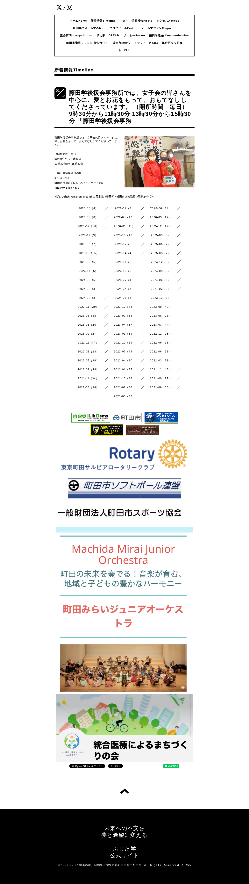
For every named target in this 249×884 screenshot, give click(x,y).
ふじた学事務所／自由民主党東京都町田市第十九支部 (105, 864)
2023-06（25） (160, 315)
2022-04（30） (124, 360)
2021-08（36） (88, 387)
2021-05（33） (124, 396)
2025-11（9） (88, 235)
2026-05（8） (88, 217)
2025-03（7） (161, 253)
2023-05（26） (88, 324)
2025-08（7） (88, 244)
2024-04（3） (124, 288)
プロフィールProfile (124, 28)
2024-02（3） (88, 297)
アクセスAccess (167, 20)
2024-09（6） (161, 270)
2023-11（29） (88, 306)
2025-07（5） (124, 244)
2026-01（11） (124, 226)
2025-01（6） (124, 262)
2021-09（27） (160, 378)
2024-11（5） (88, 270)
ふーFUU (124, 50)
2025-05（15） (88, 253)
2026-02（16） (88, 226)
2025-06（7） (161, 244)
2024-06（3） (161, 279)
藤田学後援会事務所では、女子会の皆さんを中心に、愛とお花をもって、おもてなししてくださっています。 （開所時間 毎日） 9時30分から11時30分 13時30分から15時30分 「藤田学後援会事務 (130, 107)
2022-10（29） (124, 342)
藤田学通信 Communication (169, 35)
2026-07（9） (124, 208)
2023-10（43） (124, 306)
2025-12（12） (160, 226)
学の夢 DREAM (108, 35)
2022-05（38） (88, 360)
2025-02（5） (88, 262)
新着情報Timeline (103, 20)
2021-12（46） (160, 369)
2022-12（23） (160, 333)
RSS (188, 864)
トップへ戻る (124, 791)
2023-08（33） (88, 315)
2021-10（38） (124, 378)
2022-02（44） (88, 369)
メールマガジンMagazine (158, 28)
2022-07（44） (124, 351)
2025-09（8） (161, 235)
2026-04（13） (124, 217)
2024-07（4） (124, 279)
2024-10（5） (124, 270)
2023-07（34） (124, 315)
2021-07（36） (124, 387)
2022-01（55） (124, 369)
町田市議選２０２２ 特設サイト (87, 42)
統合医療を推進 (172, 42)
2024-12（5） (161, 262)
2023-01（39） (124, 333)
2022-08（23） (88, 351)
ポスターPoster (134, 35)
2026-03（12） (160, 217)
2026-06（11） (160, 208)
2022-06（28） (160, 351)
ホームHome (78, 20)
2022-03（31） (160, 360)
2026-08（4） (88, 208)
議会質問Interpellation (76, 35)
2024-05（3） (88, 288)
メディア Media (146, 42)
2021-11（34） (88, 378)
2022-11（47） (88, 342)
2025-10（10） (124, 235)
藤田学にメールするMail (89, 28)
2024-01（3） (124, 297)
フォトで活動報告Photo (136, 20)
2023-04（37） (124, 324)
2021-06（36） (160, 387)
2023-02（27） (88, 333)
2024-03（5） (161, 288)
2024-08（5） (88, 279)
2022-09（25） (160, 342)
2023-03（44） (160, 324)
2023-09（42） (160, 306)
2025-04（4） (124, 253)
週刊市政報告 (121, 42)
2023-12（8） (161, 297)
